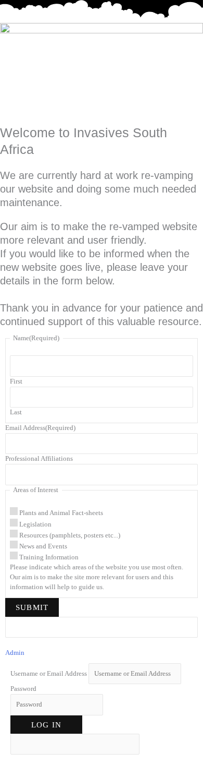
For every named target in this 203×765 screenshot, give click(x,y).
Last (16, 412)
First (16, 381)
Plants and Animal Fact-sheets (61, 513)
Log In (46, 724)
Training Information (49, 557)
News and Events (43, 546)
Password (23, 688)
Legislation (35, 524)
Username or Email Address (48, 673)
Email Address (40, 428)
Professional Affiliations (39, 458)
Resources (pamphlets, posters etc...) (69, 535)
